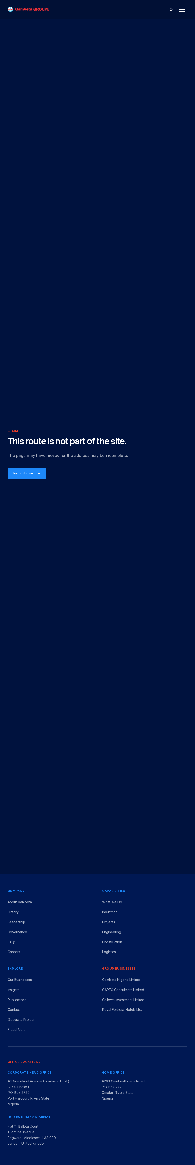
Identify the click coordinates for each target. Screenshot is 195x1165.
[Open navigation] (182, 9)
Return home (23, 473)
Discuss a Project (21, 1019)
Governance (17, 932)
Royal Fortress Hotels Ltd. (122, 1009)
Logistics (109, 952)
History (13, 912)
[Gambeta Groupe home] (28, 10)
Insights (13, 990)
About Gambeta (20, 902)
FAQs (12, 942)
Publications (17, 1000)
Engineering (111, 932)
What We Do (112, 902)
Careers (14, 952)
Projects (108, 922)
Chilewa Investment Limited (123, 1000)
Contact (14, 1009)
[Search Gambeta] (171, 9)
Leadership (16, 922)
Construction (112, 942)
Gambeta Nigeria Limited (121, 980)
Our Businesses (20, 980)
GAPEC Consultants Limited (123, 990)
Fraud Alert (16, 1030)
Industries (109, 912)
